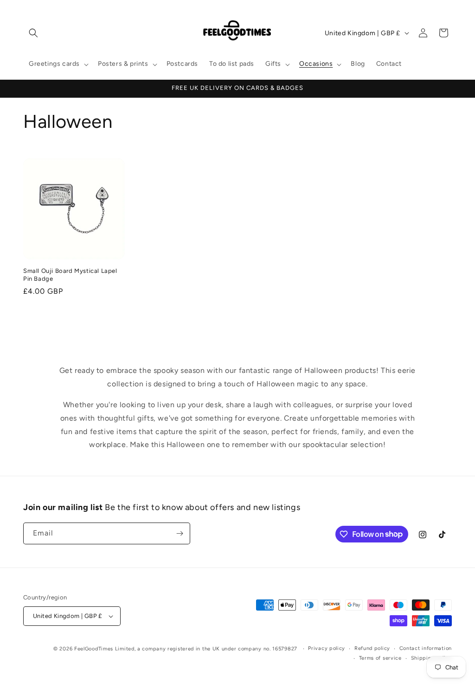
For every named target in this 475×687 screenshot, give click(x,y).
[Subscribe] (179, 533)
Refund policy (372, 648)
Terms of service (380, 658)
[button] (33, 33)
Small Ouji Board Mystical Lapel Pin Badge (70, 274)
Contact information (425, 648)
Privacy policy (326, 648)
